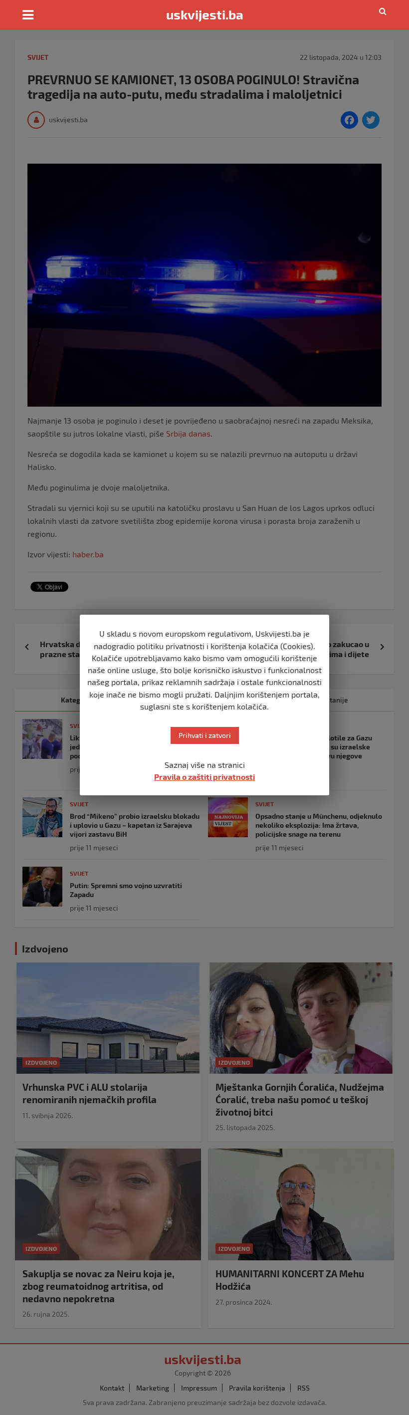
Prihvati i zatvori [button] (205, 735)
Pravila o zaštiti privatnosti (204, 776)
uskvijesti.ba (204, 14)
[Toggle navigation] (28, 15)
